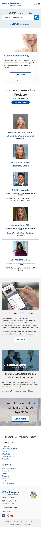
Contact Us (5, 459)
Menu (35, 4)
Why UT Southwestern (9, 468)
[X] (7, 516)
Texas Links (5, 476)
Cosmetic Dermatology (16, 55)
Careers (4, 473)
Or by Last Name (20, 23)
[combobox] (20, 17)
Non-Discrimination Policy (10, 481)
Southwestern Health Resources (24, 524)
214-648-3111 (7, 511)
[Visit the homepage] (11, 4)
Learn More (20, 75)
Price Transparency (8, 484)
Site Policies (6, 478)
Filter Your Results (20, 102)
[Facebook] (3, 516)
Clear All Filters (20, 107)
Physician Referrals (8, 456)
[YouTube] (11, 516)
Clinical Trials (6, 454)
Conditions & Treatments (10, 449)
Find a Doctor (6, 446)
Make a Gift (5, 471)
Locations (20, 80)
